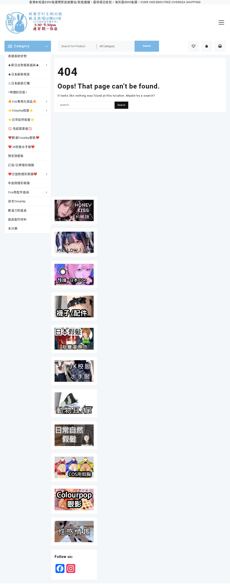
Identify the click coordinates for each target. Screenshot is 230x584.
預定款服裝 (16, 156)
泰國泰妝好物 (17, 56)
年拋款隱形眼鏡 (19, 183)
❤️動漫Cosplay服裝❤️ (23, 137)
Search (147, 45)
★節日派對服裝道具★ (23, 65)
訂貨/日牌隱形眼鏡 (21, 165)
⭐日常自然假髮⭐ (21, 119)
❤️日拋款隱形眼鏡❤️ (22, 174)
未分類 (12, 228)
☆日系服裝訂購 (19, 83)
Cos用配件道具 (18, 192)
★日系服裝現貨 (19, 74)
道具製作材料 (17, 219)
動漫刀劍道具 (17, 210)
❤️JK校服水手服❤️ (21, 147)
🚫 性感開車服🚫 (20, 128)
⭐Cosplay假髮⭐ (20, 110)
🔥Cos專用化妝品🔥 (22, 101)
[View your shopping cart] (220, 46)
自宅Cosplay (17, 201)
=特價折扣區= (17, 92)
